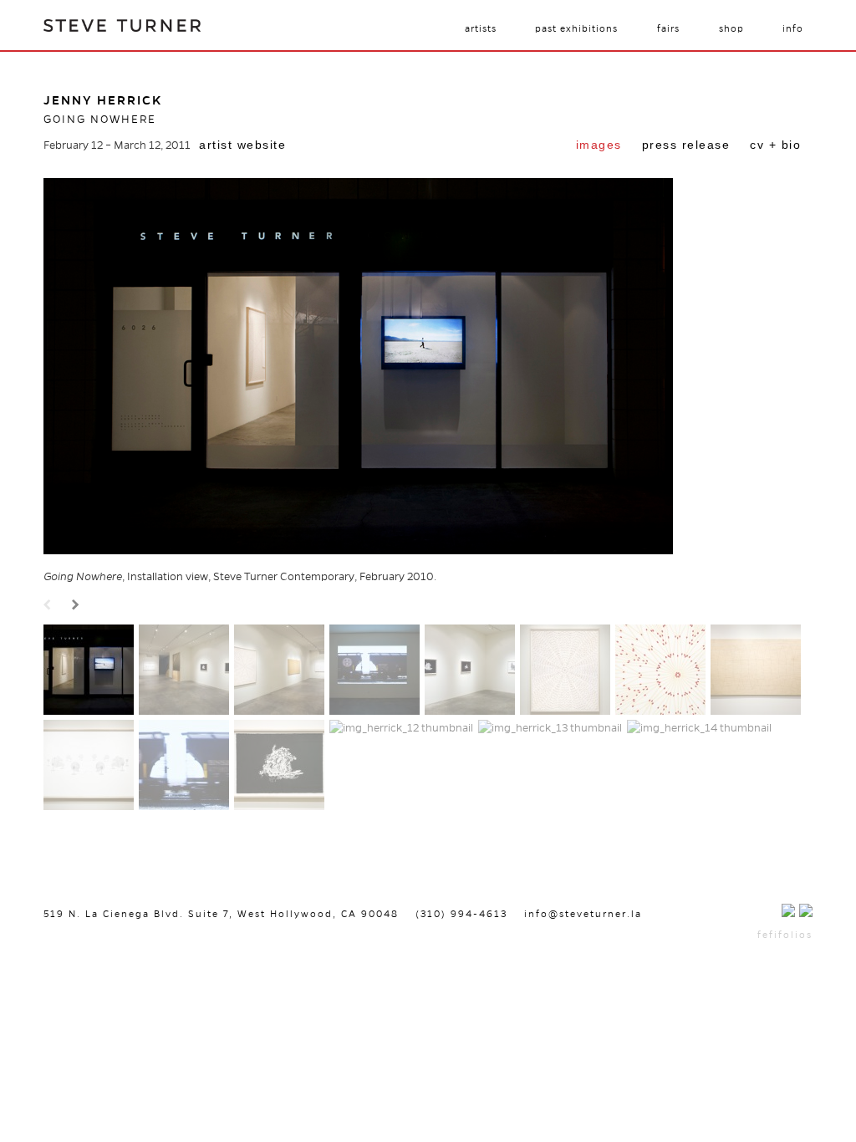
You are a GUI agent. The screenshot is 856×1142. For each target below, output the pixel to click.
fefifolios (785, 935)
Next (78, 606)
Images (599, 144)
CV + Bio (775, 144)
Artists (481, 28)
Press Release (686, 144)
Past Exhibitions (576, 28)
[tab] (599, 146)
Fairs (668, 28)
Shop (731, 28)
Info (792, 28)
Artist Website (242, 144)
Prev (49, 606)
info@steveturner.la (583, 914)
